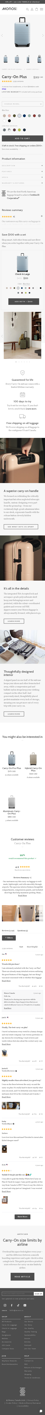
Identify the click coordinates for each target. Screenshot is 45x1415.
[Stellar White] (4, 120)
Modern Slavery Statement (30, 1403)
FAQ (26, 1364)
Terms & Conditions (32, 1378)
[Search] (27, 10)
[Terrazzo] (9, 129)
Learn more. (31, 409)
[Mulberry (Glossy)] (14, 129)
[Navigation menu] (41, 9)
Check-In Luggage (9, 1328)
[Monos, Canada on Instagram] (5, 1306)
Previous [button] (2, 35)
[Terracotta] (34, 115)
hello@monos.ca (16, 1311)
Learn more (14, 621)
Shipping (27, 1374)
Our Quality (29, 1328)
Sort (21, 947)
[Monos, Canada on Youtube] (25, 1306)
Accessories (6, 1342)
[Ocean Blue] (24, 115)
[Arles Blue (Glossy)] (24, 129)
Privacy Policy (33, 1400)
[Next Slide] (41, 913)
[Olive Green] (14, 115)
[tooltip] (31, 878)
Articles (27, 1342)
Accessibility (23, 1406)
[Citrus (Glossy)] (19, 129)
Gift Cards (6, 1345)
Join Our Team (30, 1349)
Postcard (27, 1345)
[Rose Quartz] (9, 115)
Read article (22, 1277)
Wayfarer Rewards (9, 1361)
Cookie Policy (11, 1403)
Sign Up (38, 1294)
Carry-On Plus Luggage (13, 69)
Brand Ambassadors (10, 1364)
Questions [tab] (22, 930)
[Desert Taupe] (4, 115)
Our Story (28, 1325)
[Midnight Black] (9, 120)
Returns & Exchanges (33, 1367)
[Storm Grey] (39, 115)
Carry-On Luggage (9, 1325)
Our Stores (28, 1321)
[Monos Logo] (9, 9)
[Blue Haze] (19, 115)
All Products (7, 1321)
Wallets (5, 1338)
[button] (13, 81)
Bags (4, 1332)
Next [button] (43, 35)
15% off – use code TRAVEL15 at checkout (22, 2)
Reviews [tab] (8, 930)
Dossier (27, 1338)
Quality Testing (30, 1332)
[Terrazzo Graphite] (4, 129)
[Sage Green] (29, 115)
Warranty (28, 1371)
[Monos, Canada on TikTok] (18, 1306)
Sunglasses (6, 1335)
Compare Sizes (8, 1349)
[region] (22, 913)
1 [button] (16, 362)
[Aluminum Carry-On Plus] (12, 800)
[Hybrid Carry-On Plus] (33, 757)
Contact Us (28, 1361)
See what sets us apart (21, 527)
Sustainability (30, 1335)
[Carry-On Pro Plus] (12, 757)
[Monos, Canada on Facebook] (11, 1306)
